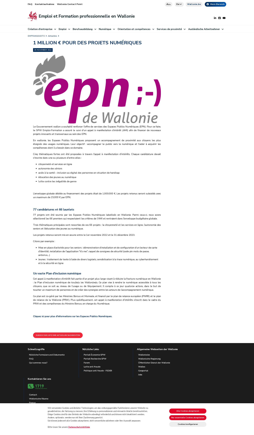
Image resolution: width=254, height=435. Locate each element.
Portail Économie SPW (94, 355)
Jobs (140, 374)
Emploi (63, 29)
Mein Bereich (217, 4)
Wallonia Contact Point (70, 4)
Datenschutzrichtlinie (79, 427)
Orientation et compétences (134, 29)
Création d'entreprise (40, 29)
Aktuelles (52, 36)
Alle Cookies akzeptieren (187, 411)
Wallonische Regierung (149, 358)
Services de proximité (169, 29)
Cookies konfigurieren (188, 424)
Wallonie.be (194, 4)
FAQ (30, 4)
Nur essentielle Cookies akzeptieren (187, 417)
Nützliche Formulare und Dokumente (47, 355)
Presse (32, 402)
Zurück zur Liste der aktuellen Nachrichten (58, 335)
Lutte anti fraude (92, 366)
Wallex (141, 366)
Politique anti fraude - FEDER (98, 370)
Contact (33, 394)
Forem (87, 362)
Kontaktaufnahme (44, 4)
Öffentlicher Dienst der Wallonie (154, 362)
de (178, 4)
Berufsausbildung (82, 29)
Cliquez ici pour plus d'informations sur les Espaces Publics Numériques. (72, 316)
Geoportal (143, 370)
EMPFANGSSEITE (36, 36)
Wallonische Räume (38, 398)
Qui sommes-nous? (38, 362)
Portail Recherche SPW (95, 358)
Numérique (105, 29)
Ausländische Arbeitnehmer (204, 29)
